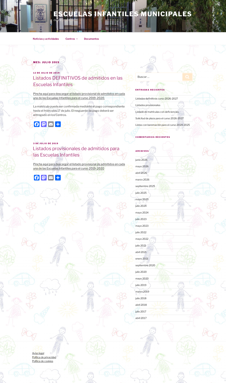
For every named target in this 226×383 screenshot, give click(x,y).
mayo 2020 (142, 278)
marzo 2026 (142, 179)
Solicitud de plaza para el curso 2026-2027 (159, 118)
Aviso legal (38, 353)
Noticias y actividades (46, 38)
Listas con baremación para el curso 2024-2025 (162, 124)
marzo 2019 (142, 291)
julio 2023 (141, 219)
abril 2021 (141, 252)
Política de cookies (42, 361)
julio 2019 (140, 285)
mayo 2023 (141, 225)
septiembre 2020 (145, 265)
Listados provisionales (147, 105)
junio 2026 (141, 159)
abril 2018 (141, 304)
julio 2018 (140, 298)
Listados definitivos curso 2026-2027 (156, 98)
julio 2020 (141, 271)
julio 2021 (140, 245)
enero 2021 (141, 258)
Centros (70, 38)
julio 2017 (140, 311)
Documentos (91, 38)
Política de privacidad (44, 357)
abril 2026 (141, 172)
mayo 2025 (141, 199)
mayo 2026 (141, 166)
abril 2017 (141, 317)
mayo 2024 (141, 212)
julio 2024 (141, 205)
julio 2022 (140, 232)
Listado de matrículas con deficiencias (157, 111)
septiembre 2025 (145, 186)
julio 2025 (141, 192)
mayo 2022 (141, 238)
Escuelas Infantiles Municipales (122, 14)
